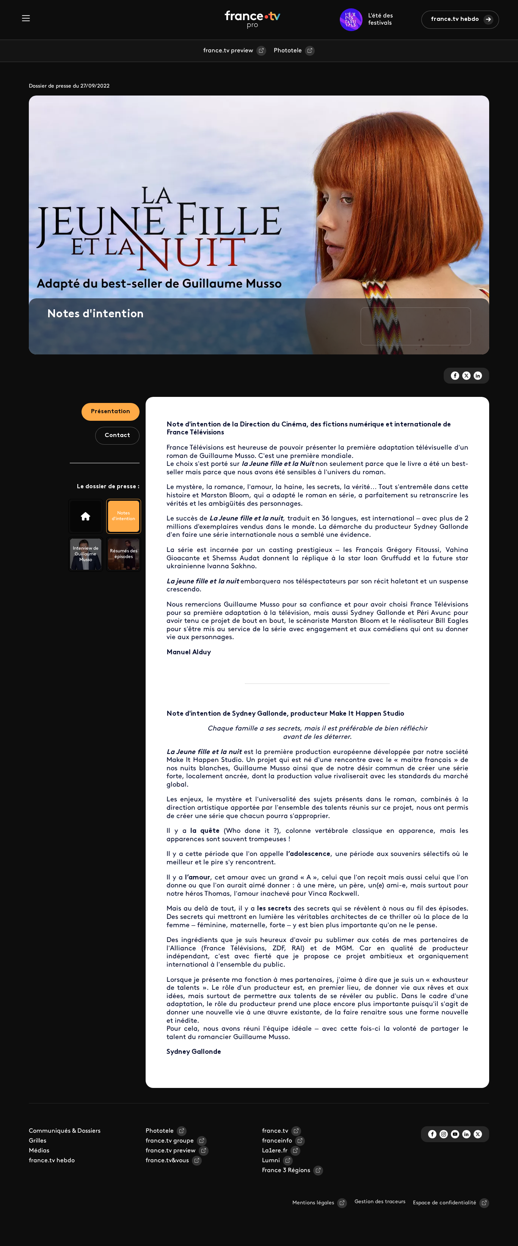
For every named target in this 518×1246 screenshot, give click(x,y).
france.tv (275, 1131)
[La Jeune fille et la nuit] (85, 516)
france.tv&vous (167, 1161)
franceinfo (277, 1141)
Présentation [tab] (110, 412)
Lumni (271, 1161)
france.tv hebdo (455, 19)
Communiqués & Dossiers (64, 1131)
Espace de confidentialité (444, 1203)
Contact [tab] (117, 436)
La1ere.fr (274, 1151)
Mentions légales (313, 1203)
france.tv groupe (170, 1141)
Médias (39, 1151)
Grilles (37, 1141)
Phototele (288, 51)
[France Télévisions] (252, 20)
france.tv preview (228, 51)
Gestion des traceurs (380, 1202)
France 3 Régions (286, 1171)
